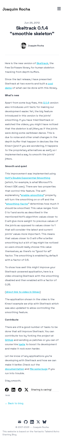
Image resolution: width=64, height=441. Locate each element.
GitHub (9, 340)
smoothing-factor (17, 203)
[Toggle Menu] (59, 8)
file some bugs (38, 369)
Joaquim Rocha (41, 427)
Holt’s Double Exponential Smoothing (27, 178)
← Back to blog (14, 403)
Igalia (22, 344)
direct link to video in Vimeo (23, 292)
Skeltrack (42, 63)
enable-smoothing (32, 195)
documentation (14, 369)
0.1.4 (46, 102)
